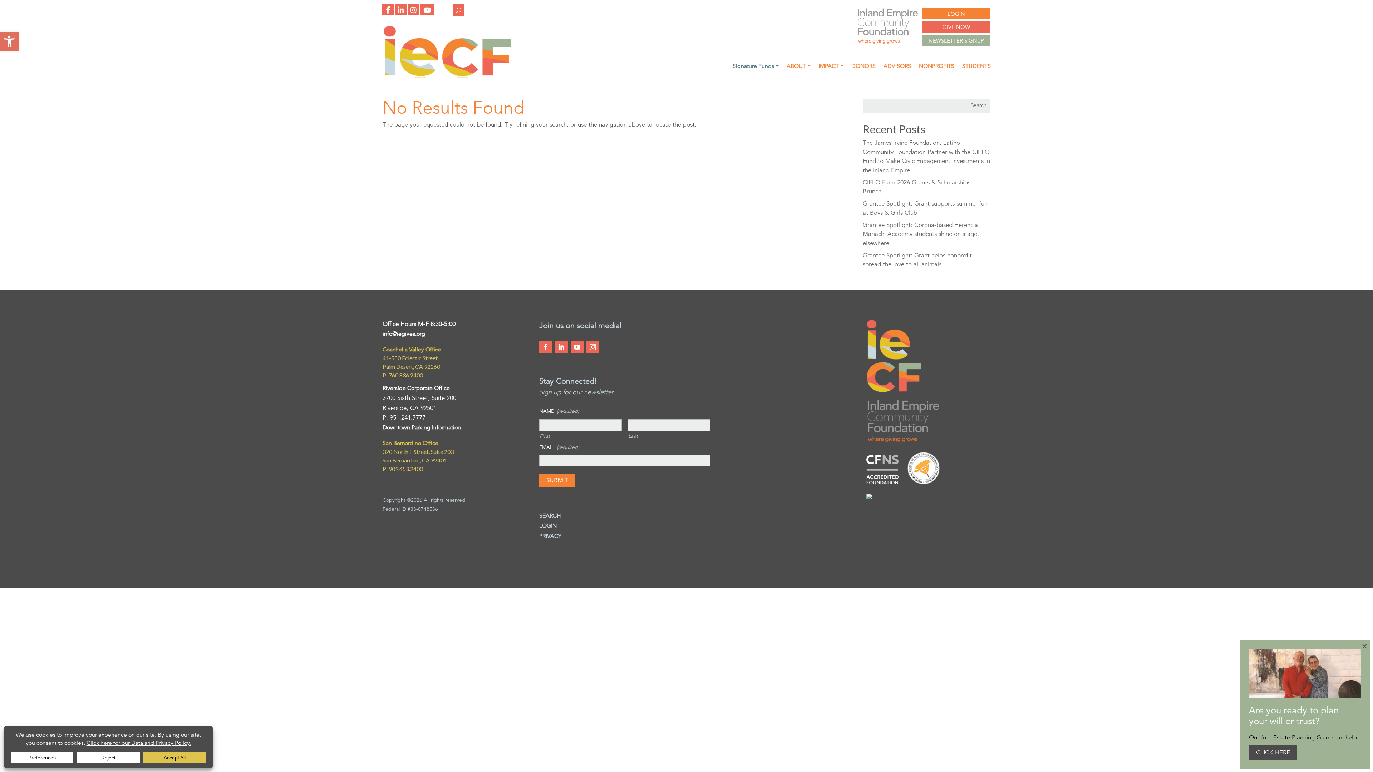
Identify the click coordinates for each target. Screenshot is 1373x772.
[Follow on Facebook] (545, 347)
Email (559, 447)
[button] (9, 41)
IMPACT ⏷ (830, 67)
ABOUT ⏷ (799, 67)
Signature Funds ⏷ (756, 67)
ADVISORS (897, 67)
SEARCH (550, 515)
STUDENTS (976, 67)
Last (633, 436)
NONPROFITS (936, 67)
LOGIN (956, 13)
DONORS (863, 67)
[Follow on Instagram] (592, 347)
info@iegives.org (404, 333)
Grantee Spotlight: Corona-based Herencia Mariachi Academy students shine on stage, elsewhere (921, 234)
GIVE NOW (956, 27)
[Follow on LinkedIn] (561, 347)
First (545, 436)
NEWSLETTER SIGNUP (956, 40)
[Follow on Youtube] (577, 347)
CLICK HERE (1273, 752)
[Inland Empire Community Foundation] (447, 75)
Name (559, 411)
